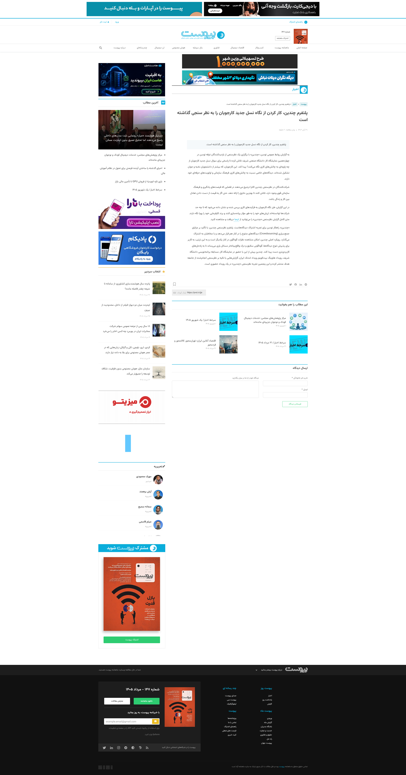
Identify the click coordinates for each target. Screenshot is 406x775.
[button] (100, 48)
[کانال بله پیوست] (144, 9)
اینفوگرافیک (231, 704)
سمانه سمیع (144, 507)
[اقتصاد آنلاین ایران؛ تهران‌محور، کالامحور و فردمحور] (228, 353)
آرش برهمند (145, 492)
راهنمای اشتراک (296, 22)
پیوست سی (231, 699)
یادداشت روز (267, 699)
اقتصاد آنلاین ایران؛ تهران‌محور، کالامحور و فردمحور (195, 343)
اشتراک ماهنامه (282, 38)
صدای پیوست (230, 695)
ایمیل (305, 389)
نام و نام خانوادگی (300, 378)
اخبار (295, 89)
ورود (117, 22)
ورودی (269, 718)
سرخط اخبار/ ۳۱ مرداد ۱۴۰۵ (272, 343)
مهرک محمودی (143, 477)
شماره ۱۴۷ (286, 32)
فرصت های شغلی (229, 730)
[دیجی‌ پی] (261, 9)
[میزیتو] (131, 407)
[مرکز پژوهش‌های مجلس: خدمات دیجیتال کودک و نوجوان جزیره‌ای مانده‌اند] (298, 330)
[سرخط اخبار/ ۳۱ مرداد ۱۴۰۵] (298, 353)
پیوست (303, 104)
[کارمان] (131, 443)
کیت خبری (232, 734)
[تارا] (131, 212)
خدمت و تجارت (266, 730)
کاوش (269, 704)
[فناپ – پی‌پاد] (131, 248)
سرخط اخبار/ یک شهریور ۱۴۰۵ (201, 320)
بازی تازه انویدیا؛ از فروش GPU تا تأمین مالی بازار (138, 182)
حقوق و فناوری (266, 734)
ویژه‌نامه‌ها (232, 718)
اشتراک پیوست (131, 640)
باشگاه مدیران (266, 726)
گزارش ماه (268, 722)
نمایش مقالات (117, 701)
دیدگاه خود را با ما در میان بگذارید (245, 378)
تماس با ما (232, 722)
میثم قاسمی (145, 522)
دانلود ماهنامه (146, 701)
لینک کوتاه (181, 292)
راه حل (269, 739)
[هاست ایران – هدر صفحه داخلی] (240, 77)
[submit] (155, 721)
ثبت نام (103, 22)
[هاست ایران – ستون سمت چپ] (131, 79)
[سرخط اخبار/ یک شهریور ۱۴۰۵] (228, 330)
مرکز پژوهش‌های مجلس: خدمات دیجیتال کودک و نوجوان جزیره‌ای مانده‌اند (265, 320)
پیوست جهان (266, 743)
